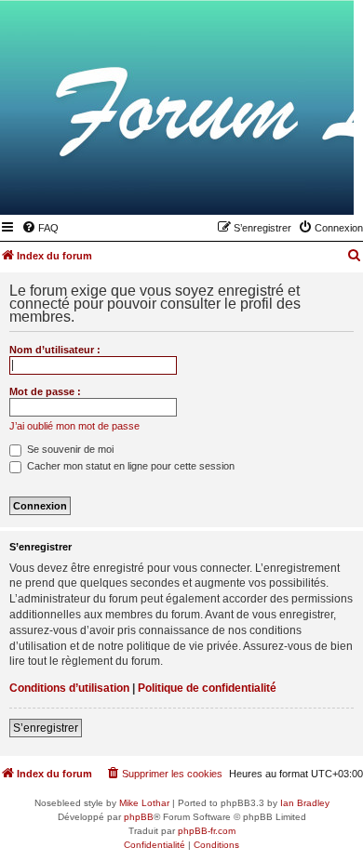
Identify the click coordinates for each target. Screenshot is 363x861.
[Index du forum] (248, 187)
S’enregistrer (45, 728)
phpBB (139, 817)
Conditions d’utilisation (69, 688)
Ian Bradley (304, 803)
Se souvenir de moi (69, 449)
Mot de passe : (45, 391)
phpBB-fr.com (206, 831)
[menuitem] (40, 228)
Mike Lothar (144, 803)
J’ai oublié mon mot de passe (74, 425)
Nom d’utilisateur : (55, 349)
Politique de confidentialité (207, 688)
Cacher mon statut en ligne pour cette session (129, 465)
